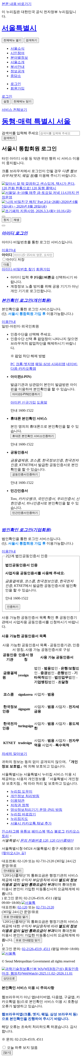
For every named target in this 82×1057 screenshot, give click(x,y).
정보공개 (17, 71)
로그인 (15, 84)
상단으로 (9, 978)
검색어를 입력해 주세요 (20, 133)
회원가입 (17, 88)
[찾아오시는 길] (14, 853)
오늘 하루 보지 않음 (22, 1047)
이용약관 (17, 800)
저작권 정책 (19, 805)
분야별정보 (19, 57)
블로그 (59, 831)
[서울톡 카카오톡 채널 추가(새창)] (28, 903)
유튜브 (25, 831)
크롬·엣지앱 (25, 364)
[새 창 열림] (41, 188)
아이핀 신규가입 (23, 402)
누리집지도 (19, 819)
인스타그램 (10, 831)
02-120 (22, 907)
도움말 (42, 402)
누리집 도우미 (21, 791)
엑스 (49, 831)
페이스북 (38, 831)
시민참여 (17, 53)
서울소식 (17, 48)
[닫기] (7, 1052)
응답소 (15, 76)
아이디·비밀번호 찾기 (18, 269)
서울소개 (17, 62)
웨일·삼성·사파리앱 (50, 364)
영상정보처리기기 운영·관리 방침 (36, 810)
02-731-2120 (45, 907)
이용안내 (9, 250)
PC (12, 364)
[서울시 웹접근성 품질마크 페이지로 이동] (41, 973)
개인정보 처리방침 (24, 796)
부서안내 (17, 67)
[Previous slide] (3, 216)
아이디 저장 (15, 259)
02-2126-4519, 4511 (36, 949)
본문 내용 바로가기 (16, 4)
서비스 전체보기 (14, 109)
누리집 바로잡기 (23, 814)
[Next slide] (3, 225)
